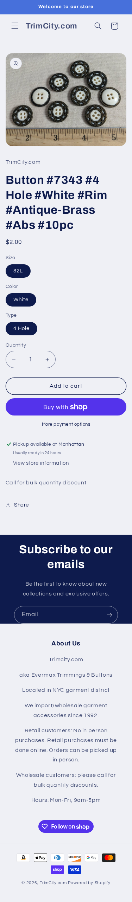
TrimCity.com (53, 883)
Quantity (16, 345)
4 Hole (21, 328)
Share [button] (21, 505)
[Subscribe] (109, 614)
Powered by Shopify (89, 883)
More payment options (66, 424)
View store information (41, 463)
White (21, 299)
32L (18, 270)
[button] (15, 26)
